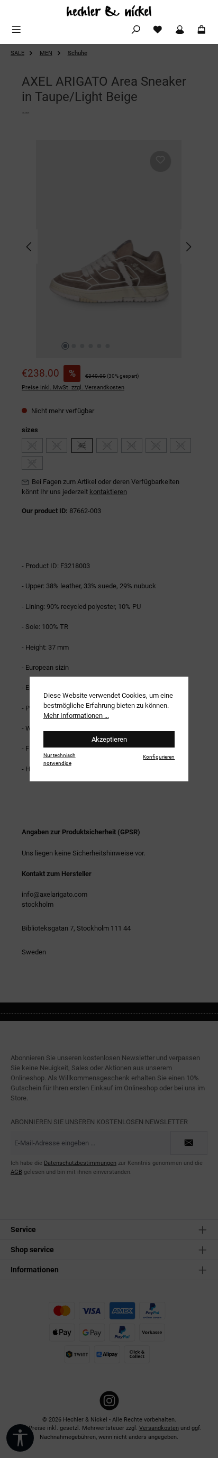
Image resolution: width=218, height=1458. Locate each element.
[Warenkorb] (201, 30)
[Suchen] (136, 30)
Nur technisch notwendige (59, 759)
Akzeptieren (109, 739)
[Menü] (16, 30)
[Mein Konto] (180, 30)
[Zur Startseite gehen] (109, 10)
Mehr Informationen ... (76, 715)
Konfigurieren (159, 756)
